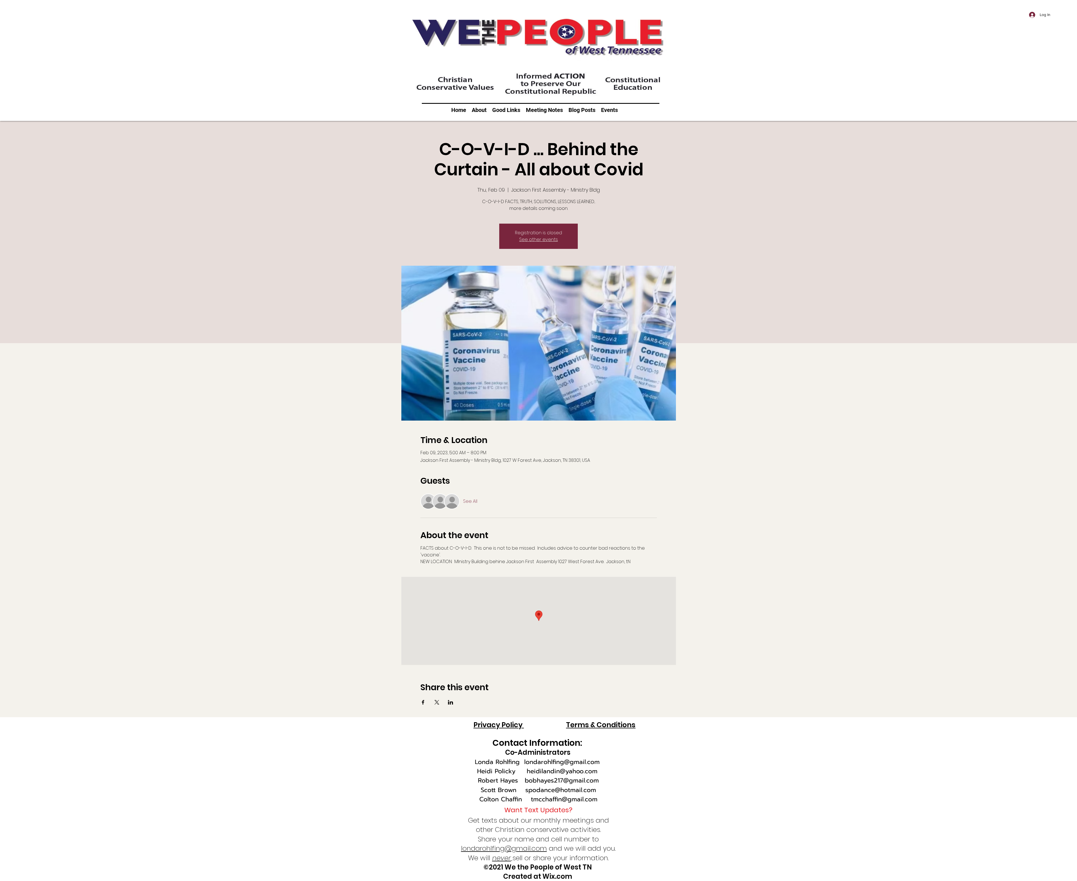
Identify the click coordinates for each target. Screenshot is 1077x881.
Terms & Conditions (601, 725)
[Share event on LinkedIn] (450, 702)
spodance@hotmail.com (560, 790)
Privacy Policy (498, 725)
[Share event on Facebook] (423, 702)
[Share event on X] (436, 702)
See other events (538, 239)
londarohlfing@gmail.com (562, 762)
